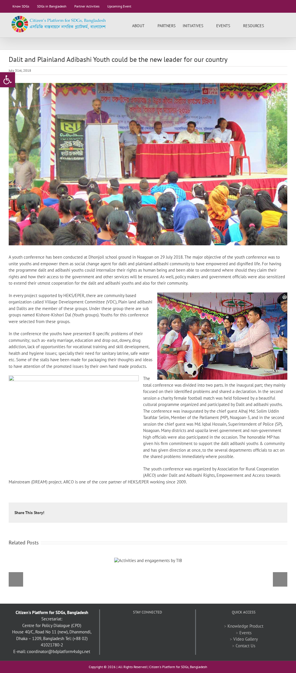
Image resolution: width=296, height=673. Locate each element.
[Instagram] (163, 626)
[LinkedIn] (155, 626)
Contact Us (245, 645)
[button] (278, 25)
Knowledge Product (245, 626)
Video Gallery (245, 639)
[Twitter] (139, 626)
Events (245, 632)
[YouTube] (147, 626)
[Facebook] (132, 626)
